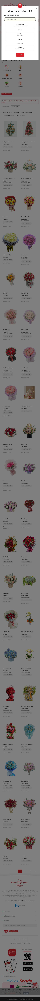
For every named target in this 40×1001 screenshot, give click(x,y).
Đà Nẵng (20, 34)
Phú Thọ (20, 48)
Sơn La (20, 39)
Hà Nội (20, 30)
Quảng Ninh (20, 43)
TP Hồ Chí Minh (20, 25)
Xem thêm (20, 55)
